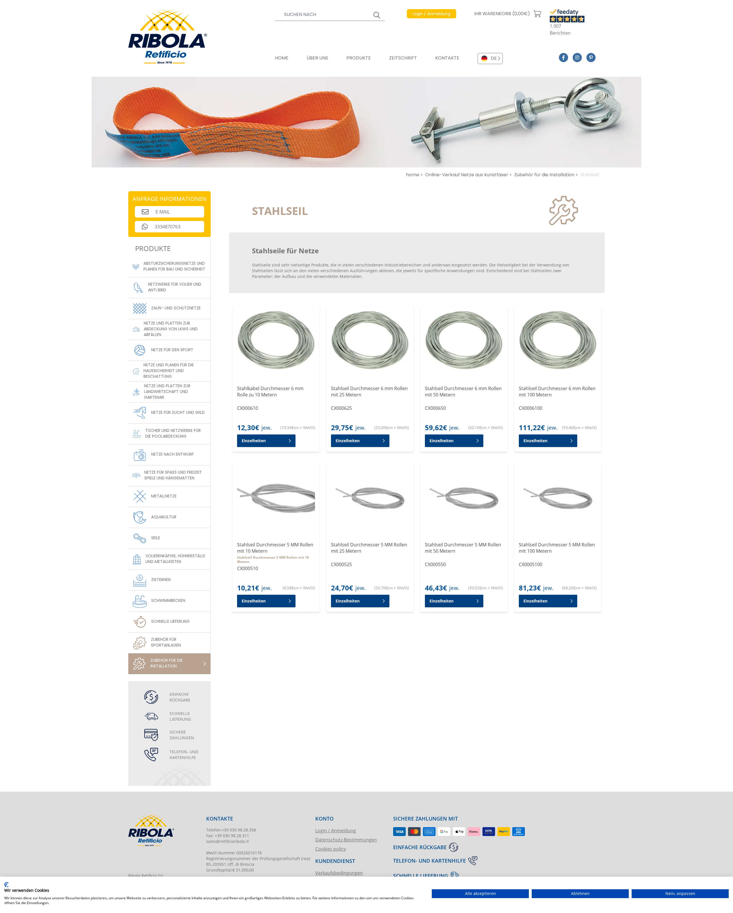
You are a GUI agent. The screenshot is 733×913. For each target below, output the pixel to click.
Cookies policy (330, 849)
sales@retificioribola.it (227, 841)
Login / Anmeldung (335, 830)
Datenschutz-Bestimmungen (346, 840)
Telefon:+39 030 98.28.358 (231, 830)
